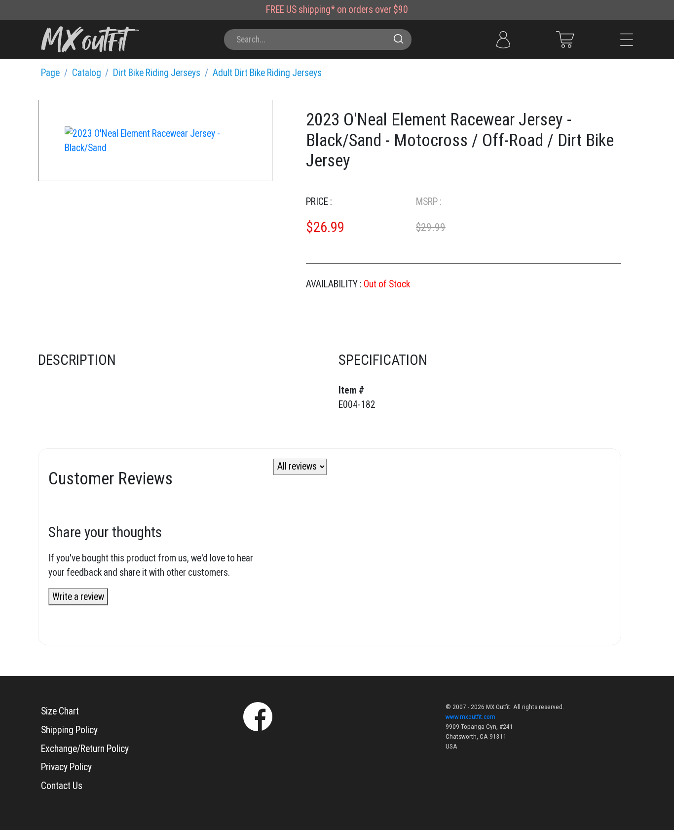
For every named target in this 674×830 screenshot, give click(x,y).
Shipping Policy (69, 730)
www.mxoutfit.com (470, 716)
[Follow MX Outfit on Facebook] (257, 715)
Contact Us (61, 785)
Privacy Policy (66, 767)
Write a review (78, 596)
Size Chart (60, 711)
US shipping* (310, 9)
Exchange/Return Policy (85, 748)
